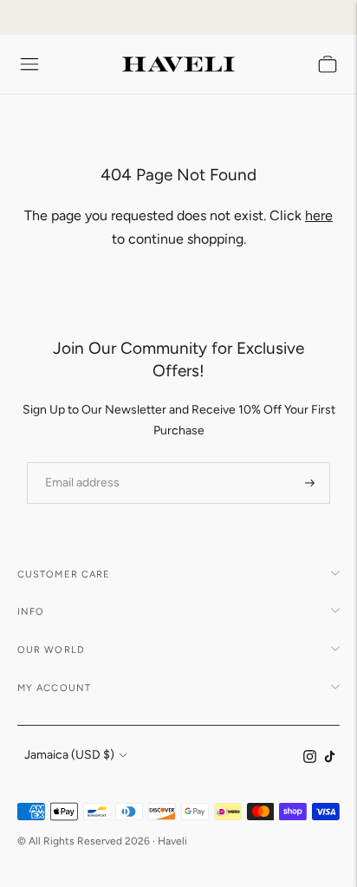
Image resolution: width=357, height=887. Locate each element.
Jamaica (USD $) (69, 754)
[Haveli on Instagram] (309, 759)
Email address (76, 461)
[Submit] (310, 483)
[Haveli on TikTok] (329, 759)
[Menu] (29, 64)
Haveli (172, 841)
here (319, 215)
